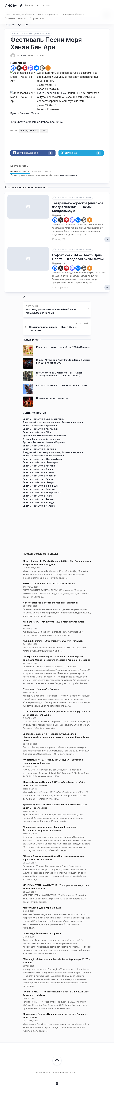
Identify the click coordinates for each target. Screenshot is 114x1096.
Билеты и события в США (37, 432)
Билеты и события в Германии (39, 449)
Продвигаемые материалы (40, 553)
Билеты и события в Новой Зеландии (43, 455)
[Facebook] (13, 68)
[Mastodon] (30, 68)
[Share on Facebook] (13, 24)
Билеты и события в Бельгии (39, 489)
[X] (19, 68)
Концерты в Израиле (73, 14)
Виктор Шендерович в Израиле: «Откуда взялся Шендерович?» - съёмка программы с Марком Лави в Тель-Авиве (56, 737)
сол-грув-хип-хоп (29, 130)
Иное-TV (13, 5)
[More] (48, 68)
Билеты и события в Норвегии (39, 475)
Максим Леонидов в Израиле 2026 (42, 907)
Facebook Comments (41, 171)
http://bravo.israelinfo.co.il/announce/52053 (37, 121)
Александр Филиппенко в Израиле (42, 933)
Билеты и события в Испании (39, 506)
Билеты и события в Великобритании (43, 419)
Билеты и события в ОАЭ (36, 445)
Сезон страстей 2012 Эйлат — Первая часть (61, 385)
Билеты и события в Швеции (38, 482)
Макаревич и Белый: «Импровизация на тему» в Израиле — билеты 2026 (55, 1016)
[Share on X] (7, 24)
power (23, 55)
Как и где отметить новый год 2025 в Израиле (63, 347)
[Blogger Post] (42, 68)
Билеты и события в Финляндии (40, 485)
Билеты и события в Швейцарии (40, 462)
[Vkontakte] (36, 68)
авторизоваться (68, 175)
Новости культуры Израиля (19, 14)
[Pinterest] (24, 68)
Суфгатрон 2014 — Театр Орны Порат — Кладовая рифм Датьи (78, 257)
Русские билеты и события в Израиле (44, 442)
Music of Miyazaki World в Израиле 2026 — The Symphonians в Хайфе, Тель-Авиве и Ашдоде (57, 563)
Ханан (44, 130)
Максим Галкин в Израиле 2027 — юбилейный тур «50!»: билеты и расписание (54, 784)
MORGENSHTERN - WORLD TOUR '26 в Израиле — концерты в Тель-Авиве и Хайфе (56, 887)
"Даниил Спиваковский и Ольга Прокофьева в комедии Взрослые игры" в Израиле (53, 858)
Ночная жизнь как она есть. (52, 398)
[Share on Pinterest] (19, 24)
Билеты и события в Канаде (38, 502)
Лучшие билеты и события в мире (42, 439)
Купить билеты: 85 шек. (52, 93)
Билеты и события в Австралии (40, 429)
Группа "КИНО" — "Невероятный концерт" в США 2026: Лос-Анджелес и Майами (56, 993)
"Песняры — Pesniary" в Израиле (41, 689)
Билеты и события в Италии (38, 472)
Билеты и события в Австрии (39, 465)
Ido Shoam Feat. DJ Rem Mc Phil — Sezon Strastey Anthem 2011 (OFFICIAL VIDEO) (59, 374)
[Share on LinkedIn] (26, 24)
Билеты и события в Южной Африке (42, 459)
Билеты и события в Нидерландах (42, 492)
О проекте (35, 18)
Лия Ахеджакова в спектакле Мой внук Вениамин (50, 602)
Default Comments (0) (20, 171)
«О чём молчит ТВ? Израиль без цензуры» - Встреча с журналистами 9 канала (53, 761)
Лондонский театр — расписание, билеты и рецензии (53, 422)
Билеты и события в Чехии (37, 495)
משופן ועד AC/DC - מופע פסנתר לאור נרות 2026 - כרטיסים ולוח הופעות (53, 623)
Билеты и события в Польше (38, 479)
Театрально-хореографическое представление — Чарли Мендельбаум (77, 207)
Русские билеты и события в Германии (44, 435)
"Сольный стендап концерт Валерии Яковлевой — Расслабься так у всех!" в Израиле (50, 829)
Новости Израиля (46, 14)
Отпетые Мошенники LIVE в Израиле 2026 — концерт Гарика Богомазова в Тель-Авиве (56, 713)
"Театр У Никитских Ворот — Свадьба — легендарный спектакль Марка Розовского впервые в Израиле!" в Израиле (56, 658)
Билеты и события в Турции (38, 499)
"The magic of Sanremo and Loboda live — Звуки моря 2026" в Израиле (56, 961)
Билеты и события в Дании (38, 469)
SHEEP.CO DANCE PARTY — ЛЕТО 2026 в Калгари (49, 583)
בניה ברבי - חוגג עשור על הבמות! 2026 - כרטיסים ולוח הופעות (53, 641)
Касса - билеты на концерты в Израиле (31, 33)
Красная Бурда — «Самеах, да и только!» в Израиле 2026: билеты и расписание (55, 806)
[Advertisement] (57, 528)
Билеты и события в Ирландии (40, 425)
